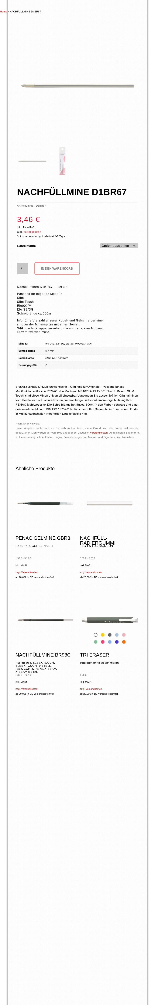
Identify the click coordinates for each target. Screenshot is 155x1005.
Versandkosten (32, 232)
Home (3, 11)
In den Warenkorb (57, 268)
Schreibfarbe (26, 246)
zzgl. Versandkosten (26, 572)
